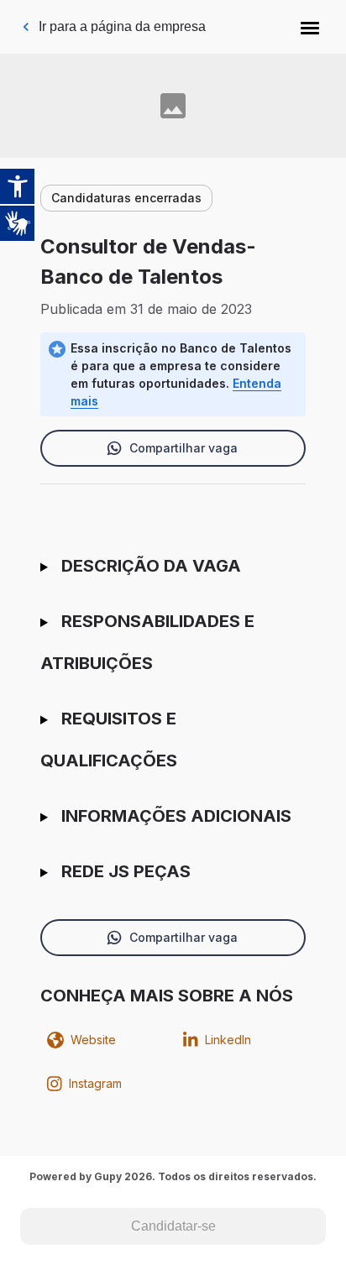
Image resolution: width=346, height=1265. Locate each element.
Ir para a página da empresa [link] (122, 26)
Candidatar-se (173, 1226)
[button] (310, 27)
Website (93, 1039)
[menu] (310, 27)
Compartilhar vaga (183, 448)
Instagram (95, 1083)
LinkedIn (228, 1039)
